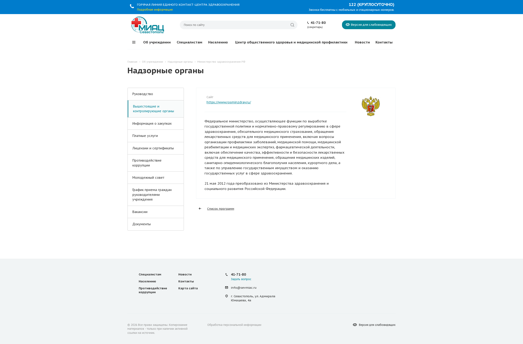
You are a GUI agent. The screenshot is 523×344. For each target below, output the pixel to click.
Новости (362, 42)
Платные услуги (145, 136)
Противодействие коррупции (147, 162)
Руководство (142, 94)
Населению (218, 42)
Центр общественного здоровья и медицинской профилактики (291, 42)
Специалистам (189, 42)
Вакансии (140, 212)
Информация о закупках (152, 123)
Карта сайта (188, 288)
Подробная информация (155, 9)
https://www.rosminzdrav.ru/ (229, 102)
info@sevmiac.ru (244, 288)
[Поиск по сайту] (292, 25)
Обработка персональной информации (234, 325)
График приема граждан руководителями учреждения (152, 194)
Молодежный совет (148, 177)
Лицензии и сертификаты (153, 148)
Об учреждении (157, 42)
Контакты (384, 42)
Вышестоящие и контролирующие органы (153, 108)
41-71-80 (318, 22)
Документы (141, 224)
